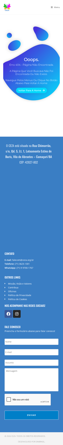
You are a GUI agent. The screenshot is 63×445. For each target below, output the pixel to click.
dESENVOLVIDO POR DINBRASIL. (31, 441)
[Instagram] (17, 314)
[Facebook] (8, 314)
